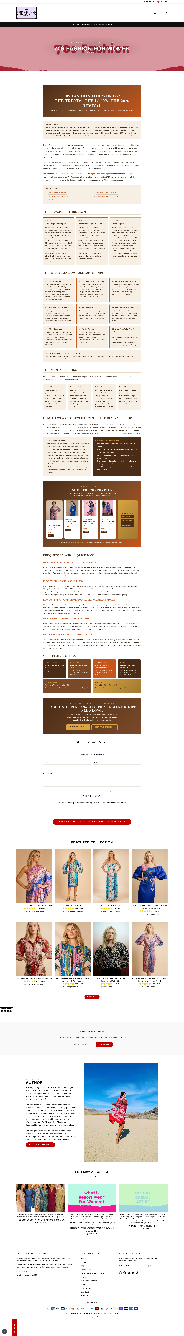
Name (46, 762)
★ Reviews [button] (15, 1327)
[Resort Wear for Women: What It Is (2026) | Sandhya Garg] (92, 1198)
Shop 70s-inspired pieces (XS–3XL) (109, 196)
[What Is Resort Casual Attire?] (143, 1198)
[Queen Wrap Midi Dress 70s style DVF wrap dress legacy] (54, 510)
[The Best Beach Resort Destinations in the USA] (40, 1198)
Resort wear (59, 1215)
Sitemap (84, 1277)
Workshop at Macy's (35, 1122)
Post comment (92, 796)
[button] (30, 908)
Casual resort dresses (25, 1215)
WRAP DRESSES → (127, 521)
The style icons (54, 200)
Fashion (110, 1215)
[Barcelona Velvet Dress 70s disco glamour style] (90, 508)
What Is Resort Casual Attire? (143, 1226)
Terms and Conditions (89, 1281)
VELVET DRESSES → (127, 525)
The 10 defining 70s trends (58, 196)
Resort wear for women (24, 1217)
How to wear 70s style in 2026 (107, 193)
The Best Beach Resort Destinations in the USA (40, 1220)
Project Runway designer (100, 174)
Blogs (83, 1258)
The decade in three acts (57, 193)
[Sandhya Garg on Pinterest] (137, 1272)
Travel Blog (72, 1223)
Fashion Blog (73, 1217)
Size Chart (85, 1292)
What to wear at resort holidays (44, 1217)
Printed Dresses (90, 1219)
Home (73, 43)
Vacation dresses (141, 1221)
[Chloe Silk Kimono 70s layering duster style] (108, 508)
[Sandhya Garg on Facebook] (124, 1272)
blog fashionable (86, 1215)
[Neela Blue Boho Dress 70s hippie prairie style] (72, 508)
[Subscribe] (149, 1265)
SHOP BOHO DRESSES (78, 727)
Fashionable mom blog (76, 1219)
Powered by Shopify (92, 1317)
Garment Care (86, 1270)
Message (48, 773)
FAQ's (83, 1266)
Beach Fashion (75, 1215)
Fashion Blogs (109, 1217)
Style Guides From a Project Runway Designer (94, 43)
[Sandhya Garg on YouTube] (129, 1272)
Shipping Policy (86, 1288)
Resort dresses (48, 1215)
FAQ (97, 200)
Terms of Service (116, 803)
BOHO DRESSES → (127, 516)
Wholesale (85, 1295)
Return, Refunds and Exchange (92, 1273)
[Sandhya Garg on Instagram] (120, 1272)
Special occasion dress (94, 1221)
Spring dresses (108, 1221)
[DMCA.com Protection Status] (92, 1010)
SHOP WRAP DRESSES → (104, 727)
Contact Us (85, 1262)
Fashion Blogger (98, 1217)
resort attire (38, 1215)
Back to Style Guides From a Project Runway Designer (93, 822)
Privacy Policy (101, 803)
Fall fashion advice (100, 1215)
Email (96, 762)
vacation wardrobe (84, 1223)
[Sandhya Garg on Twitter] (133, 1272)
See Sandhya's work (40, 1145)
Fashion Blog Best (85, 1217)
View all (92, 997)
